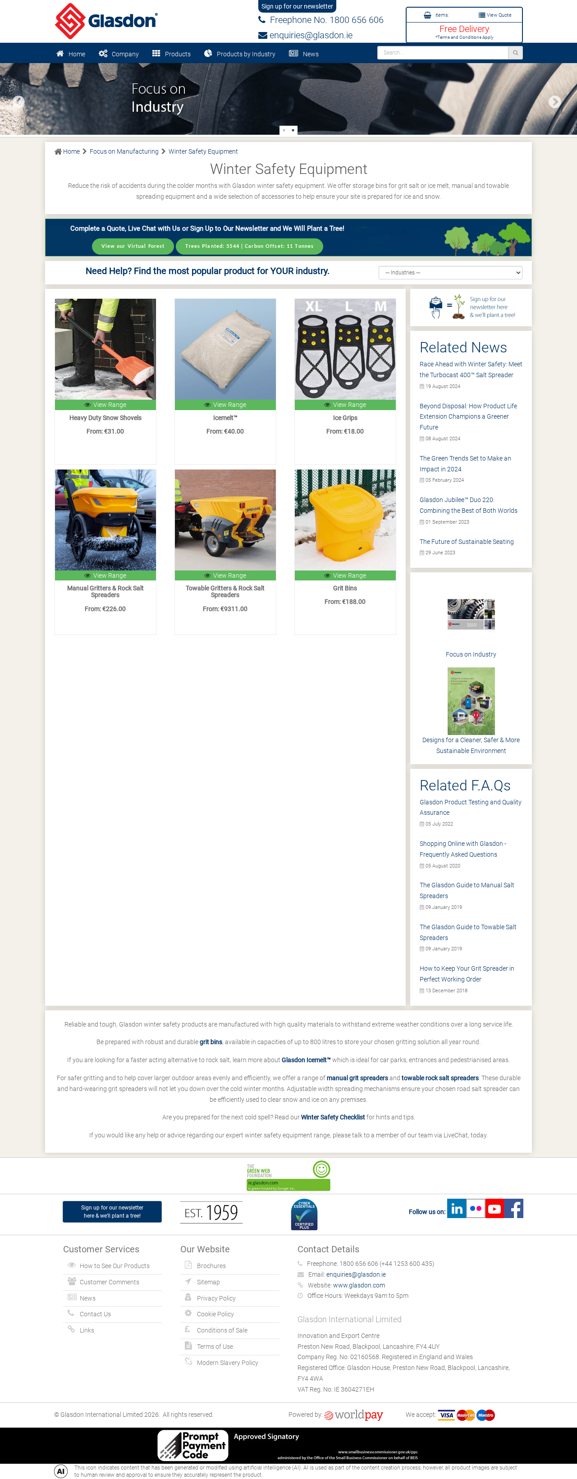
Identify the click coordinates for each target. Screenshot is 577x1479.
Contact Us (95, 1314)
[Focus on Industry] (288, 98)
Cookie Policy (215, 1314)
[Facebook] (513, 1212)
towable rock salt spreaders (440, 1078)
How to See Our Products (115, 1265)
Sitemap (208, 1282)
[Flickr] (475, 1212)
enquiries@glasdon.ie (310, 35)
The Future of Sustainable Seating (467, 541)
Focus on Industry (471, 654)
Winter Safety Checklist (333, 1117)
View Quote (498, 15)
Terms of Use (215, 1346)
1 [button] (283, 130)
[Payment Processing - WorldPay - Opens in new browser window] (353, 1414)
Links (87, 1330)
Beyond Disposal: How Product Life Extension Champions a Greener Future (468, 416)
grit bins (211, 1041)
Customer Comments (109, 1282)
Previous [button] (15, 99)
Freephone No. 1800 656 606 (325, 19)
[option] (288, 98)
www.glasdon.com (359, 1285)
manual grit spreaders (357, 1078)
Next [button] (552, 99)
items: (441, 15)
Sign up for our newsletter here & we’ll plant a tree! (112, 1212)
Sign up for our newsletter (297, 6)
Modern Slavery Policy (227, 1362)
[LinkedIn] (456, 1212)
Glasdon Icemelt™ (306, 1060)
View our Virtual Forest (133, 246)
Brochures (211, 1265)
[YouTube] (494, 1212)
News (311, 54)
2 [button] (293, 130)
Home (77, 54)
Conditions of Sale (222, 1330)
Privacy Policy (216, 1298)
